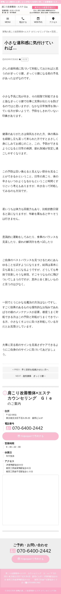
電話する (23, 20)
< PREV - (30, 370)
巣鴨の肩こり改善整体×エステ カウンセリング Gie (36, 591)
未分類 (24, 59)
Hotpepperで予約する (30, 436)
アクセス (53, 20)
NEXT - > (30, 376)
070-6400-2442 (24, 428)
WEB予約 (38, 20)
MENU (8, 20)
